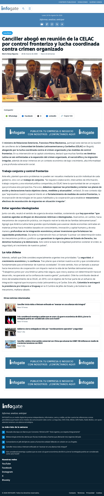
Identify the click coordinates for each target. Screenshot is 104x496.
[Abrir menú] (29, 8)
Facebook (7, 467)
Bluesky (6, 480)
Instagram (7, 471)
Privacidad (90, 493)
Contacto (72, 493)
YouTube (6, 463)
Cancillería (7, 33)
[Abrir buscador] (23, 8)
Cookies (99, 493)
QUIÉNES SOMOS (96, 2)
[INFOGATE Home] (10, 8)
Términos (80, 493)
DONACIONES (83, 2)
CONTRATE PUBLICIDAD (67, 2)
